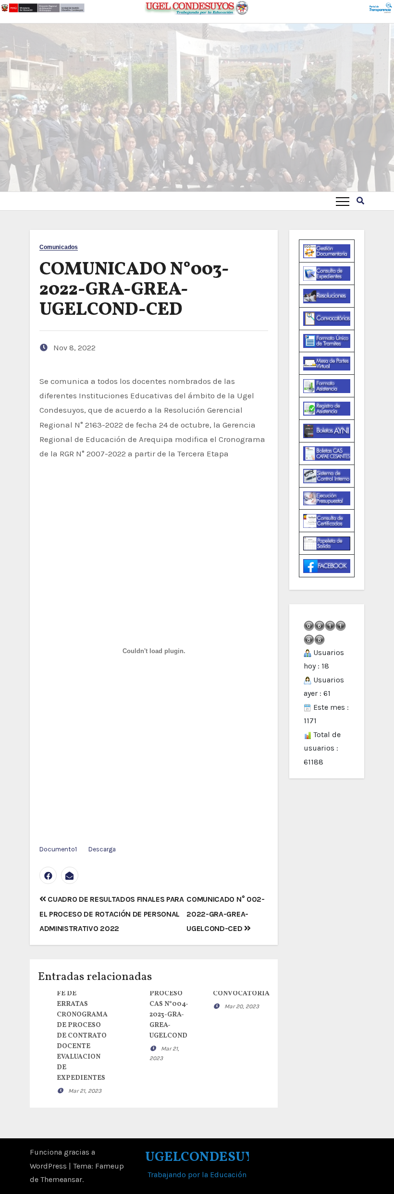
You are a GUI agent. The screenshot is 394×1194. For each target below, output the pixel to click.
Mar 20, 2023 (241, 1006)
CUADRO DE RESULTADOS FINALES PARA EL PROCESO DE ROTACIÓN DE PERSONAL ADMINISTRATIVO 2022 (111, 914)
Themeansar (61, 1179)
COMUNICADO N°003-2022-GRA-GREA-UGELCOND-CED (134, 290)
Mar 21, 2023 (84, 1090)
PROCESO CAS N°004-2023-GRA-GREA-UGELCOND (168, 1014)
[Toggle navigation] (342, 201)
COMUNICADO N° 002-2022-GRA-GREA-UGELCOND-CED (225, 914)
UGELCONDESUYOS (208, 1157)
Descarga (102, 849)
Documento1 (58, 849)
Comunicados (58, 247)
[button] (360, 201)
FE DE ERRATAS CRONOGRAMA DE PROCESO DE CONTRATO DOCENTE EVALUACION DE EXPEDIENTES (82, 1036)
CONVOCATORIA (241, 993)
